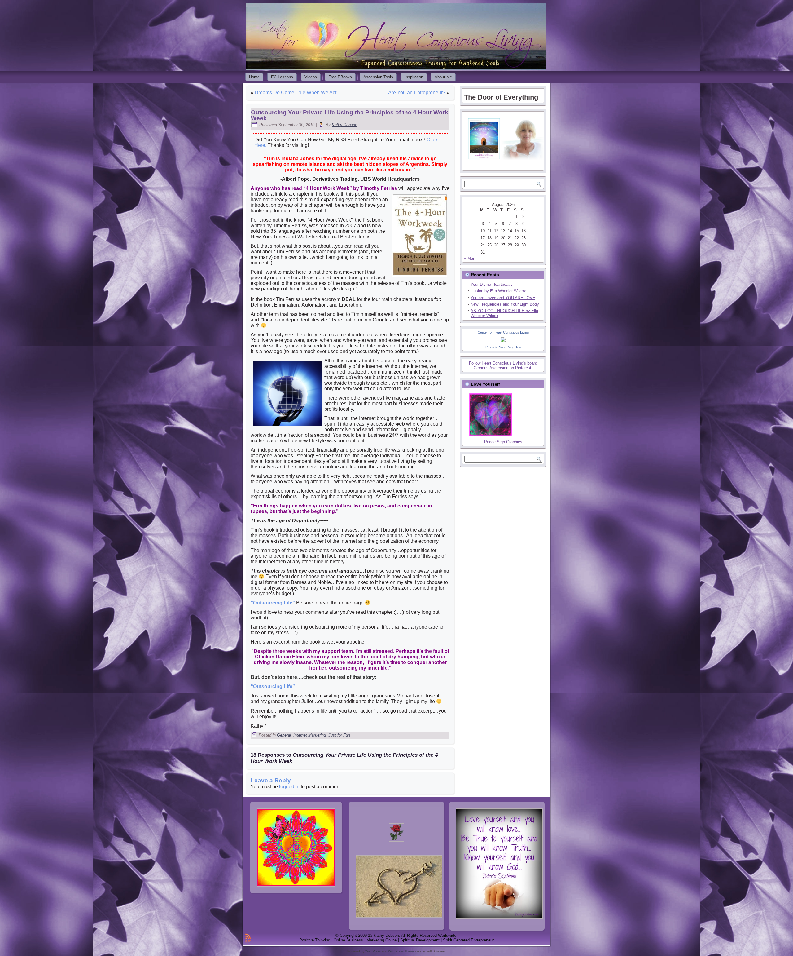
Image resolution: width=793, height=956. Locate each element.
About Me (443, 77)
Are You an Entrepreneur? (416, 92)
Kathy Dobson (344, 124)
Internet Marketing (309, 735)
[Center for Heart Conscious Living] (503, 344)
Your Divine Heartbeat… (492, 284)
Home (254, 77)
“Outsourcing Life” (273, 602)
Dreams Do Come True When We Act (295, 92)
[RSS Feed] (248, 938)
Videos (310, 77)
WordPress (373, 951)
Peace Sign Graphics (503, 442)
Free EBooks (340, 77)
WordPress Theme (401, 951)
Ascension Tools (378, 77)
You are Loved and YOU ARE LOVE (503, 297)
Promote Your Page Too (503, 347)
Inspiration (414, 77)
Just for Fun (339, 735)
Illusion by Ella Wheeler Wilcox (498, 291)
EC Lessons (282, 77)
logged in (289, 786)
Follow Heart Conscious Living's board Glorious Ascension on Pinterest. (503, 365)
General (284, 735)
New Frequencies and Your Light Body (505, 304)
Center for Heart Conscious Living (503, 332)
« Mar (469, 258)
